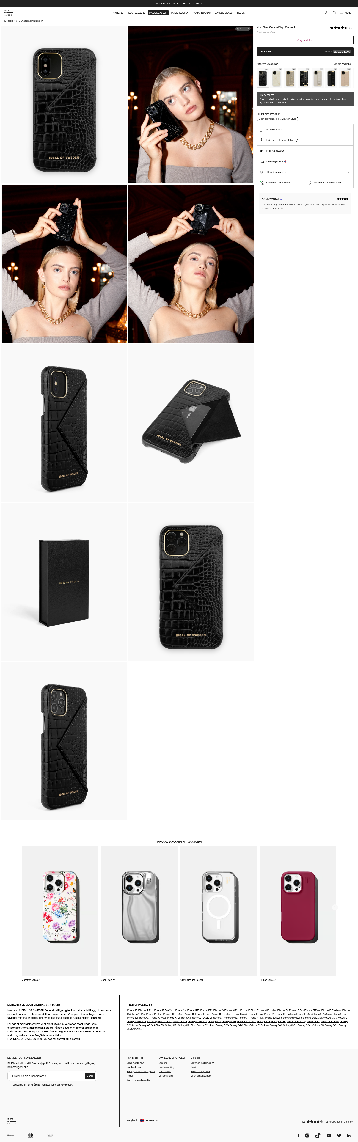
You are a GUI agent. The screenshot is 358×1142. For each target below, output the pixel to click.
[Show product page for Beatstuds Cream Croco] (276, 78)
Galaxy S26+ (339, 1018)
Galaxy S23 (263, 1021)
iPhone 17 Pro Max (164, 1010)
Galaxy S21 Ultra (206, 1025)
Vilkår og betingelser (202, 1063)
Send (90, 1076)
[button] (326, 1121)
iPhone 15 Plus (312, 1010)
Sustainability (166, 1067)
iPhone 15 (282, 1010)
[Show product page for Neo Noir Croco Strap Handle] (304, 78)
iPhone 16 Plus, (248, 1010)
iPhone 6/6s (271, 1018)
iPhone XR (172, 1018)
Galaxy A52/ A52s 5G (151, 1025)
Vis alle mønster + (344, 64)
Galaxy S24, (214, 1021)
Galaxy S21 (170, 1025)
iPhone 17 (132, 1010)
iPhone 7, (243, 1018)
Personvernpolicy (200, 1071)
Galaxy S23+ (278, 1021)
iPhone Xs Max (157, 1018)
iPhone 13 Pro (202, 1014)
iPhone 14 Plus (153, 1014)
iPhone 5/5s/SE (308, 1018)
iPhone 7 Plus (256, 1018)
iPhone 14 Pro (137, 1014)
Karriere (195, 1067)
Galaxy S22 (313, 1021)
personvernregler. (62, 1084)
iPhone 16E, (206, 1010)
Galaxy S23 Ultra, (296, 1021)
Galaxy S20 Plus (239, 1025)
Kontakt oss (134, 1067)
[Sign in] (326, 12)
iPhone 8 (216, 1018)
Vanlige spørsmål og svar (141, 1071)
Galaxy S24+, (229, 1021)
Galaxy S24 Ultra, (247, 1021)
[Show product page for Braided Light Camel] (345, 78)
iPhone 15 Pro (295, 1010)
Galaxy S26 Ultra (136, 1021)
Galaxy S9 (318, 1025)
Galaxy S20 (222, 1025)
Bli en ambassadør (201, 1076)
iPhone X (184, 1018)
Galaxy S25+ (180, 1021)
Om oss (163, 1063)
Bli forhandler (166, 1076)
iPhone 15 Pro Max (331, 1010)
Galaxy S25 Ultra (197, 1021)
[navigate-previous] (335, 907)
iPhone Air (180, 1010)
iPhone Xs (142, 1018)
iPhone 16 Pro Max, (267, 1010)
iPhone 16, (218, 1010)
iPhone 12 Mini (303, 1014)
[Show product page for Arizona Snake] (290, 78)
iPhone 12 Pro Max (285, 1014)
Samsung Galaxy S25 (159, 1021)
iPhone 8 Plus (229, 1018)
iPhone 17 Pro (145, 1010)
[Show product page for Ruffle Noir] (331, 78)
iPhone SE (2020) (200, 1018)
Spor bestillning (135, 1063)
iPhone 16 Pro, (231, 1010)
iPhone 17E (193, 1010)
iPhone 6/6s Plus (288, 1018)
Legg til (305, 51)
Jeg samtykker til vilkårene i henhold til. (43, 1084)
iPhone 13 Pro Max (220, 1014)
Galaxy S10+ (289, 1025)
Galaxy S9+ (331, 1025)
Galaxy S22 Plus (330, 1021)
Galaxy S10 (276, 1025)
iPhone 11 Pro (339, 1014)
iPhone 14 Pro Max (172, 1014)
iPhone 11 (131, 1018)
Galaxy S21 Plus (186, 1025)
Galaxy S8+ (137, 1029)
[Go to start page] (8, 13)
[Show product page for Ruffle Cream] (318, 78)
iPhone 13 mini (239, 1014)
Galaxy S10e (304, 1025)
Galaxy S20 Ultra (259, 1025)
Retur (130, 1076)
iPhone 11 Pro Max (321, 1014)
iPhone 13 (189, 1014)
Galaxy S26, (324, 1018)
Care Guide (165, 1071)
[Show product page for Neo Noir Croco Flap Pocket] (263, 77)
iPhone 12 (269, 1014)
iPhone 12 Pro (255, 1014)
